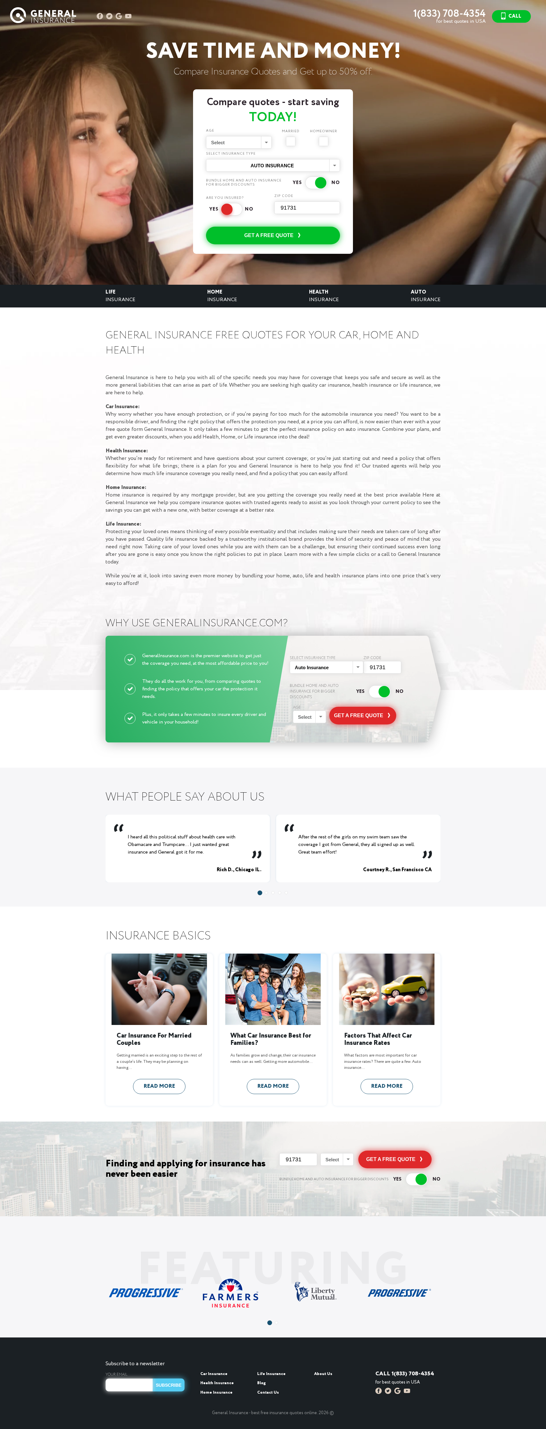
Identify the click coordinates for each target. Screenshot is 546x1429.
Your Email (117, 1374)
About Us (323, 1374)
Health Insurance (217, 1383)
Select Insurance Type (231, 154)
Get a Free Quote (269, 235)
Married (291, 131)
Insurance (120, 296)
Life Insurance (271, 1374)
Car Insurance (214, 1374)
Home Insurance (216, 1393)
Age (210, 131)
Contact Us (268, 1393)
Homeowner (323, 131)
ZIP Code (283, 196)
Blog (261, 1383)
